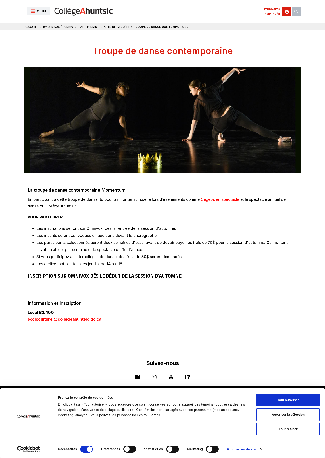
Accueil (31, 27)
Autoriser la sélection (288, 414)
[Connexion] (286, 11)
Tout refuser (288, 429)
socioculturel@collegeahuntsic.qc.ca (64, 319)
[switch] (129, 449)
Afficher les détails (241, 449)
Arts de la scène (117, 27)
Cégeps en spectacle (220, 199)
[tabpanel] (162, 119)
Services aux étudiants (58, 27)
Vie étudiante (90, 27)
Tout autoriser (288, 400)
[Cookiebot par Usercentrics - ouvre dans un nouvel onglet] (28, 449)
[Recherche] (296, 11)
